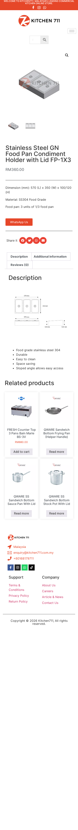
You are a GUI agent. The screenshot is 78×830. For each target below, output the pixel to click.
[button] (66, 55)
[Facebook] (33, 7)
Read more (56, 452)
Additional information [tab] (50, 256)
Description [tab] (19, 256)
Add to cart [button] (21, 452)
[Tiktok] (32, 567)
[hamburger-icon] (72, 31)
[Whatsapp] (45, 7)
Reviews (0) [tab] (20, 265)
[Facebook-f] (11, 567)
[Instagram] (39, 7)
